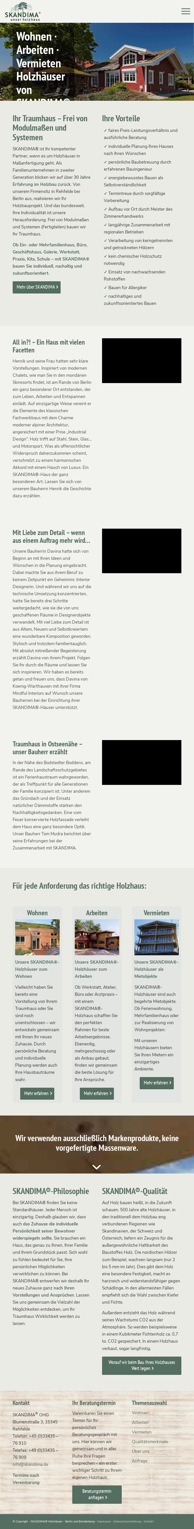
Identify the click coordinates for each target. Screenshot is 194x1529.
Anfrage (140, 1461)
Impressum (104, 1521)
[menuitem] (183, 11)
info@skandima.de (30, 1464)
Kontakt (149, 1521)
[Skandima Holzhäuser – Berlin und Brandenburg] (23, 11)
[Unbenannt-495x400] (156, 937)
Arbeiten (140, 1422)
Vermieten (142, 1432)
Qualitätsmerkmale (150, 1442)
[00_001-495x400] (97, 937)
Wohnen (140, 1413)
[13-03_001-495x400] (37, 937)
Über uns (140, 1451)
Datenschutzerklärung (127, 1521)
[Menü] (183, 11)
